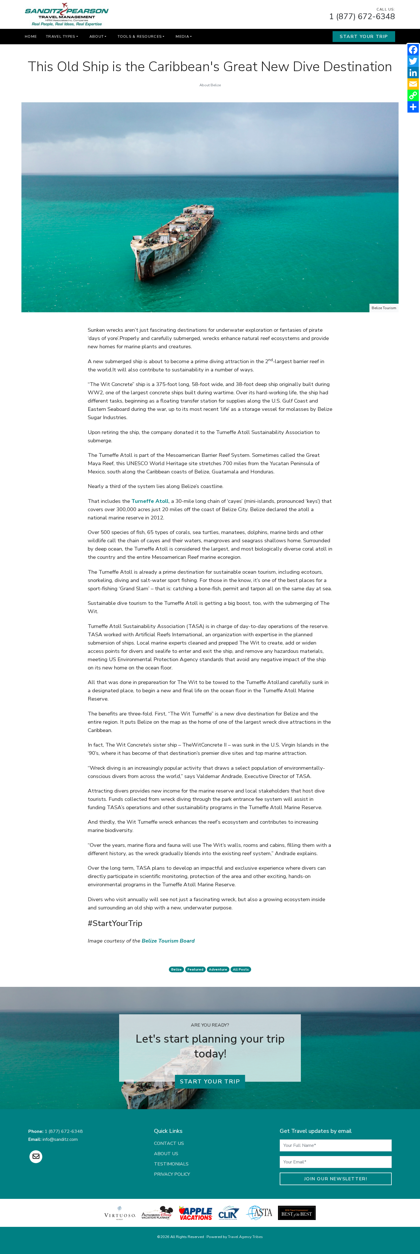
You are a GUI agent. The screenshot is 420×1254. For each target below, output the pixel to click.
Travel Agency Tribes (245, 1236)
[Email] (413, 84)
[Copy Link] (413, 95)
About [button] (96, 36)
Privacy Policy (172, 1174)
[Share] (413, 107)
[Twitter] (413, 61)
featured (195, 969)
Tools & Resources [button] (140, 36)
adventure (218, 969)
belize (176, 969)
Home (31, 36)
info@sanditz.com (60, 1139)
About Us (166, 1154)
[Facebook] (413, 49)
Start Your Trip (364, 36)
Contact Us (169, 1143)
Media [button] (182, 36)
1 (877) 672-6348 (362, 16)
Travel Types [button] (60, 36)
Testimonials (171, 1164)
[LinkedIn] (413, 72)
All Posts (241, 969)
